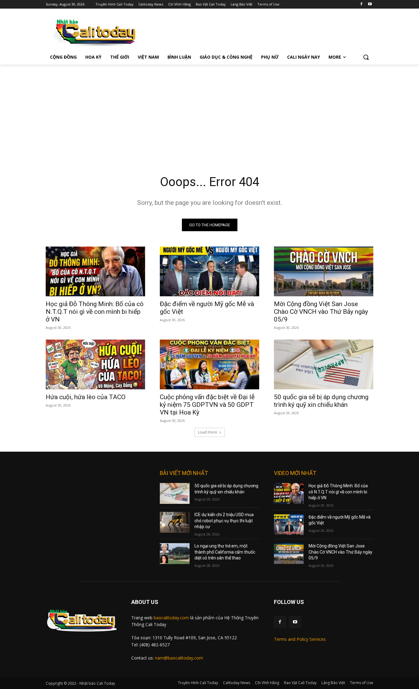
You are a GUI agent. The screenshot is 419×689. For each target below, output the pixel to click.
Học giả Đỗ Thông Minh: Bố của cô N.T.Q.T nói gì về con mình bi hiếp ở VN (95, 311)
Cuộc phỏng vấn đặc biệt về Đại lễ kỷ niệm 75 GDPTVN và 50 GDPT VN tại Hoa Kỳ (207, 404)
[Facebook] (361, 4)
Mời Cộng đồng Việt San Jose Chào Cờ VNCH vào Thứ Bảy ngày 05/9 (321, 311)
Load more (207, 432)
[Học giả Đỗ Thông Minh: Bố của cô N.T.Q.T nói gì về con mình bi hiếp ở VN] (95, 271)
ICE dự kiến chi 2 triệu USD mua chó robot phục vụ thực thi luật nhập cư (224, 520)
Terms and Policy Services (300, 639)
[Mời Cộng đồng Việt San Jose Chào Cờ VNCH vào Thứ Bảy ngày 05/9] (323, 271)
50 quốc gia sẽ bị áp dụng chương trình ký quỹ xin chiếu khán (321, 400)
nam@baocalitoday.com (179, 658)
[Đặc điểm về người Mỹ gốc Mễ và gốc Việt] (209, 271)
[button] (366, 57)
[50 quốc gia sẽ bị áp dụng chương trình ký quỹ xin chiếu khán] (323, 364)
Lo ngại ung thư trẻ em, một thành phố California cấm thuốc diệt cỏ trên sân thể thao (224, 551)
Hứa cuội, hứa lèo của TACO (85, 397)
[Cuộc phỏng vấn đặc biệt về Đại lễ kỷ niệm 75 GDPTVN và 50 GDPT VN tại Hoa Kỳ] (209, 364)
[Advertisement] (209, 111)
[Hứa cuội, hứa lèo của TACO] (95, 364)
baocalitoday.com (171, 618)
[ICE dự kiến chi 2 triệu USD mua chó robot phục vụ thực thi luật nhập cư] (175, 522)
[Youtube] (369, 4)
